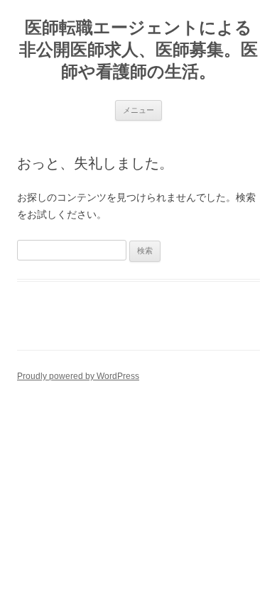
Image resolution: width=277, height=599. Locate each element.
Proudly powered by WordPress (78, 376)
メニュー (138, 110)
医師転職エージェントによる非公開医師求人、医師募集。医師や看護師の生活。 (138, 49)
